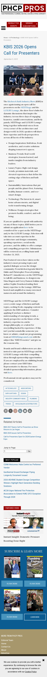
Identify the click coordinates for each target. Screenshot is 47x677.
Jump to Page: (10, 448)
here (26, 227)
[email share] (25, 411)
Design (23, 393)
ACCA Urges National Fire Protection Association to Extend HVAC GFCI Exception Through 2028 (22, 493)
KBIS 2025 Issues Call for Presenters (17, 433)
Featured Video (12, 508)
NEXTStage (26, 107)
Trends (8, 404)
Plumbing (33, 399)
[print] (30, 411)
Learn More (34, 617)
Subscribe (12, 583)
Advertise (5, 653)
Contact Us (5, 647)
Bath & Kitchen (11, 393)
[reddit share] (15, 411)
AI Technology (14, 37)
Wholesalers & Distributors (26, 404)
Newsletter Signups (13, 24)
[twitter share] (10, 411)
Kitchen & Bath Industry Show (22, 101)
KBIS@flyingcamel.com (21, 337)
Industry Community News (15, 399)
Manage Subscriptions (29, 24)
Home (6, 37)
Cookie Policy (31, 672)
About (3, 650)
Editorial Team (7, 640)
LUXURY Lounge (11, 110)
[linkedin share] (20, 411)
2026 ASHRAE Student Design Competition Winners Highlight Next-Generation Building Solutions (22, 483)
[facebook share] (6, 411)
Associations (26, 388)
